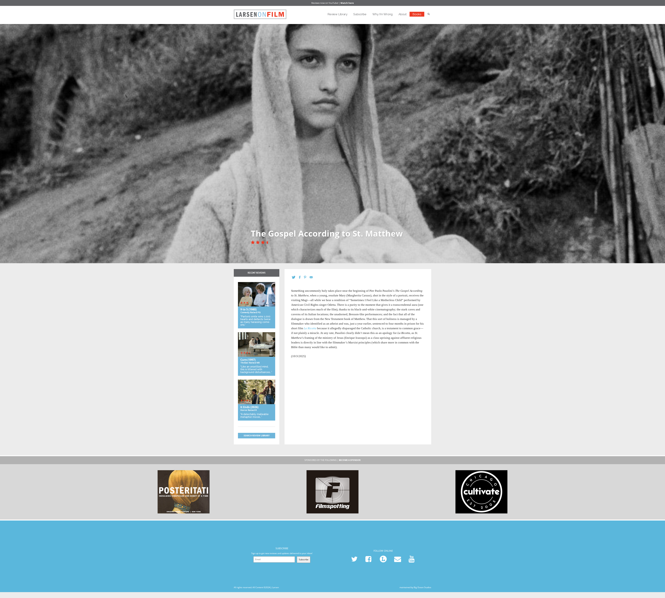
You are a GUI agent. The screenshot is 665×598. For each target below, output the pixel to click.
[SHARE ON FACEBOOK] (301, 277)
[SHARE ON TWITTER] (295, 277)
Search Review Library (256, 435)
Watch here (347, 2)
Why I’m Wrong (382, 14)
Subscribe (359, 14)
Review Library (337, 14)
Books (417, 14)
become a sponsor (350, 460)
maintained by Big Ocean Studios (415, 587)
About (402, 14)
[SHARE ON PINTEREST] (307, 277)
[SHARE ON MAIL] (313, 277)
